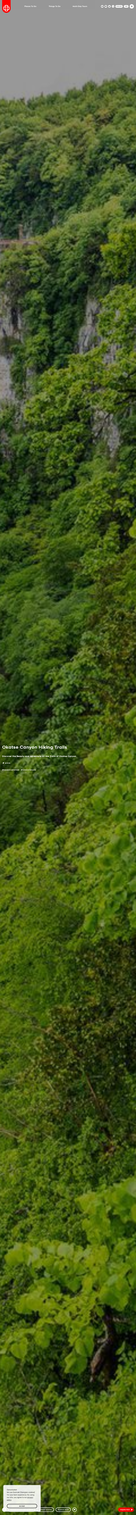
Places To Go (30, 6)
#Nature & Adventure (10, 770)
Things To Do (54, 6)
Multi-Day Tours (80, 6)
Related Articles (45, 1510)
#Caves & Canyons (28, 770)
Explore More (63, 1510)
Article (7, 763)
